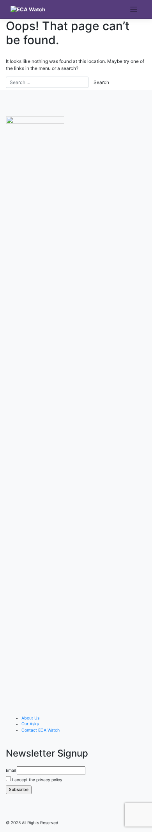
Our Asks (30, 723)
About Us (30, 718)
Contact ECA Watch (40, 730)
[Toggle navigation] (134, 9)
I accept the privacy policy (36, 779)
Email (11, 770)
